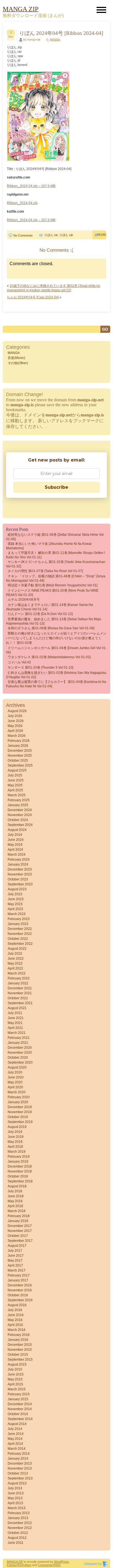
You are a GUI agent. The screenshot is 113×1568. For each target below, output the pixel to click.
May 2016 (15, 1320)
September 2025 (20, 765)
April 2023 (15, 909)
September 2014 (20, 1419)
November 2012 (20, 1528)
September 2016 (20, 1300)
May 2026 (15, 726)
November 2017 (20, 1231)
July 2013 (15, 1488)
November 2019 (20, 1112)
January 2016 (18, 1340)
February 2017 (19, 1275)
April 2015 (15, 1384)
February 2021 (19, 1038)
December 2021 (20, 988)
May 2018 (15, 1201)
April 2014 (15, 1444)
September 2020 (20, 1062)
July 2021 (15, 1013)
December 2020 (20, 1048)
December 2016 (20, 1285)
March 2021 (17, 1033)
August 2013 (17, 1483)
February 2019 (19, 1156)
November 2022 (20, 934)
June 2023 (16, 899)
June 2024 (16, 840)
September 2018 (20, 1181)
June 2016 (16, 1315)
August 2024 (17, 830)
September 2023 (20, 884)
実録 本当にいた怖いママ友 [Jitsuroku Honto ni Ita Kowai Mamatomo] (49, 546)
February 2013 (19, 1513)
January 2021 (18, 1043)
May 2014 (15, 1439)
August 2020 (17, 1067)
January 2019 (18, 1161)
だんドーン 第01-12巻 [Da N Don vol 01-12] (40, 614)
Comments (45, 1565)
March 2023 (17, 914)
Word (57, 1561)
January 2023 (18, 924)
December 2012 (20, 1523)
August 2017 (17, 1246)
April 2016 (15, 1325)
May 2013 (15, 1498)
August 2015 (17, 1364)
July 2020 (15, 1072)
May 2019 (15, 1142)
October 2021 (18, 998)
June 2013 (16, 1493)
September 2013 (20, 1478)
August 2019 (17, 1127)
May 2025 (15, 785)
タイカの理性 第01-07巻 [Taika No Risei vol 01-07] (45, 571)
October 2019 (18, 1117)
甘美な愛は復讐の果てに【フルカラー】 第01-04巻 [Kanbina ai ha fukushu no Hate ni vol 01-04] (56, 684)
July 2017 (15, 1251)
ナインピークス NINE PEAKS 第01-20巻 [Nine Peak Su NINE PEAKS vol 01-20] (52, 593)
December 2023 (20, 869)
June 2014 (16, 1434)
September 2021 (20, 1003)
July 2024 (15, 835)
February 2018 (19, 1216)
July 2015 (15, 1369)
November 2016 (20, 1290)
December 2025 (20, 751)
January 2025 (18, 805)
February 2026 (19, 741)
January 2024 (18, 864)
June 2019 (16, 1137)
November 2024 (20, 815)
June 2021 (16, 1018)
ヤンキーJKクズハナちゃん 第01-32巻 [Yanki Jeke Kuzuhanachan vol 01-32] (55, 564)
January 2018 (18, 1221)
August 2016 (17, 1305)
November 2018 (20, 1171)
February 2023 (19, 919)
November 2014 (20, 1409)
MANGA (55, 39)
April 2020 (15, 1087)
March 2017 (17, 1270)
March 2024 (17, 854)
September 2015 (20, 1359)
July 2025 (15, 775)
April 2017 (15, 1265)
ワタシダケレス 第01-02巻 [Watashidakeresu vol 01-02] (49, 657)
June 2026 (16, 721)
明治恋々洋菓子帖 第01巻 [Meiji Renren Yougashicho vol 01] (52, 585)
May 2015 (15, 1379)
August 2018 (17, 1186)
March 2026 (17, 736)
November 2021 (20, 993)
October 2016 (18, 1295)
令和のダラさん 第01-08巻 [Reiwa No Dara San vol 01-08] (51, 628)
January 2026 (18, 746)
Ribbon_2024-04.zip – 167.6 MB (31, 186)
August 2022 (17, 949)
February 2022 (19, 978)
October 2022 (18, 939)
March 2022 (17, 973)
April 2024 (15, 850)
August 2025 (17, 770)
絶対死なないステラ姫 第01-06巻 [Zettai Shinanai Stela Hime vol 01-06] (55, 537)
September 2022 (20, 944)
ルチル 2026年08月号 (24, 600)
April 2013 (15, 1503)
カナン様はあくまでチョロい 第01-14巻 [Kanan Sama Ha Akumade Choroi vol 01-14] (49, 607)
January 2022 (18, 983)
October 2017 (18, 1236)
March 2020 (17, 1092)
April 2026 (15, 731)
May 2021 (15, 1023)
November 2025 (20, 755)
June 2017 (16, 1255)
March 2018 (17, 1211)
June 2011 (15, 1543)
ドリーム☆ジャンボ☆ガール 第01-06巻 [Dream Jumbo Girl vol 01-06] (56, 650)
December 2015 (20, 1345)
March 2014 (17, 1449)
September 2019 (20, 1122)
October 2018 (18, 1176)
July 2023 (15, 894)
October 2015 (18, 1354)
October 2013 (18, 1473)
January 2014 (18, 1458)
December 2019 (20, 1107)
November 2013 (20, 1468)
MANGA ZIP (15, 1561)
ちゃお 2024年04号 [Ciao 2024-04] (33, 297)
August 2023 (17, 889)
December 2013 (20, 1463)
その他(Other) (18, 363)
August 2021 (17, 1008)
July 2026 (15, 716)
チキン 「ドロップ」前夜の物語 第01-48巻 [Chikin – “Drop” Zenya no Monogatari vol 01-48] (55, 578)
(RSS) (20, 1565)
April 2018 (15, 1206)
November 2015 (20, 1350)
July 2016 (15, 1310)
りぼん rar (51, 235)
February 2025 (19, 800)
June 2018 (16, 1196)
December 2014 (20, 1404)
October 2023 (18, 879)
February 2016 (19, 1335)
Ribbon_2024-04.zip (22, 203)
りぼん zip (66, 235)
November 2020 (20, 1053)
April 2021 (15, 1028)
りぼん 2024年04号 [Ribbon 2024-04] (61, 33)
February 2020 (19, 1097)
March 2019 (17, 1152)
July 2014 (15, 1429)
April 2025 (15, 790)
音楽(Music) (16, 358)
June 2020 (16, 1077)
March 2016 (17, 1330)
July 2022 (15, 953)
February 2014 (19, 1454)
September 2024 (20, 825)
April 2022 (15, 968)
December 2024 (20, 810)
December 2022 (20, 929)
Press (65, 1561)
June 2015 (16, 1374)
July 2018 (15, 1191)
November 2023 (20, 874)
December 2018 (20, 1166)
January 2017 (18, 1280)
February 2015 (19, 1394)
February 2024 (19, 859)
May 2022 (15, 963)
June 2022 (16, 958)
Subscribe (56, 487)
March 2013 (17, 1508)
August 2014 (17, 1424)
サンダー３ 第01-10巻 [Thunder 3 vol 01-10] (40, 667)
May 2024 (15, 845)
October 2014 (18, 1414)
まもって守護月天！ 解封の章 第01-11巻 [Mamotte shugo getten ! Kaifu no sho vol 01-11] (55, 555)
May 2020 (15, 1082)
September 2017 (20, 1241)
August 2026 (17, 711)
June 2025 (16, 780)
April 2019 (15, 1147)
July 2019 (15, 1132)
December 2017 (20, 1226)
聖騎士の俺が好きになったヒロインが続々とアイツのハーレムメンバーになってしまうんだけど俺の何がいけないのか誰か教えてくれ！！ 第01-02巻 (56, 638)
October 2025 (18, 760)
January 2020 (18, 1102)
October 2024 (18, 820)
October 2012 (18, 1533)
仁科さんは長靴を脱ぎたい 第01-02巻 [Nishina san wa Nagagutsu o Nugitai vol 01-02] (56, 675)
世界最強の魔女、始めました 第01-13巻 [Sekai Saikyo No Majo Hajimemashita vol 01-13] (53, 621)
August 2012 (17, 1538)
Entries (11, 1565)
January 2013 (18, 1518)
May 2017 (15, 1260)
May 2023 (15, 904)
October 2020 (18, 1057)
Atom (27, 1565)
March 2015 (17, 1389)
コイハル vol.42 (19, 662)
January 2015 (18, 1399)
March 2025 (17, 795)
